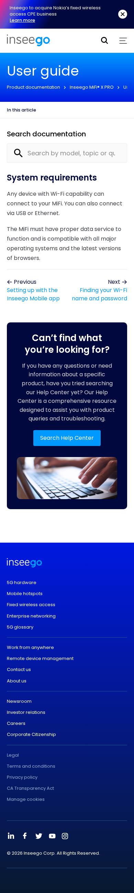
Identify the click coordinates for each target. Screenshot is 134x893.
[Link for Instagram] (65, 836)
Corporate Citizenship (31, 734)
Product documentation (33, 87)
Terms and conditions (31, 766)
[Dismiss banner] (122, 14)
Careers (16, 723)
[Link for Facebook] (25, 836)
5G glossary (20, 627)
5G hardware (21, 583)
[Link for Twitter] (38, 836)
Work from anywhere (30, 647)
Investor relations (26, 712)
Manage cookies (26, 799)
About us (16, 681)
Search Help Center (67, 438)
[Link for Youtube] (52, 836)
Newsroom (19, 701)
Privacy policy (22, 777)
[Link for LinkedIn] (11, 836)
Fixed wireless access (31, 605)
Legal (13, 755)
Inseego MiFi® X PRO (92, 87)
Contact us (19, 670)
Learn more (22, 20)
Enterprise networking (31, 616)
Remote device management (40, 659)
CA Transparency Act (30, 788)
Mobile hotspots (25, 594)
